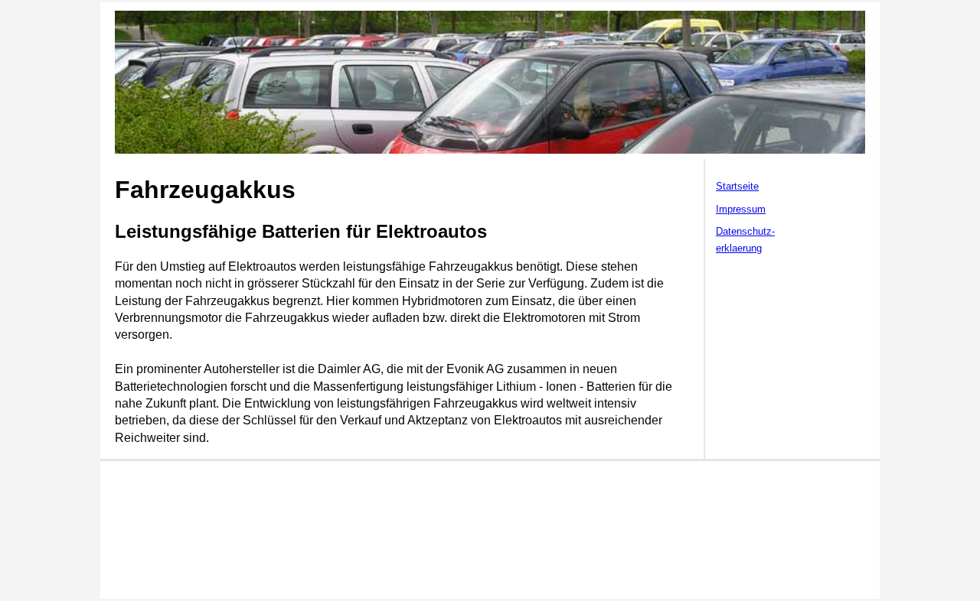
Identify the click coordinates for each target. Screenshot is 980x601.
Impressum (741, 209)
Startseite (737, 186)
